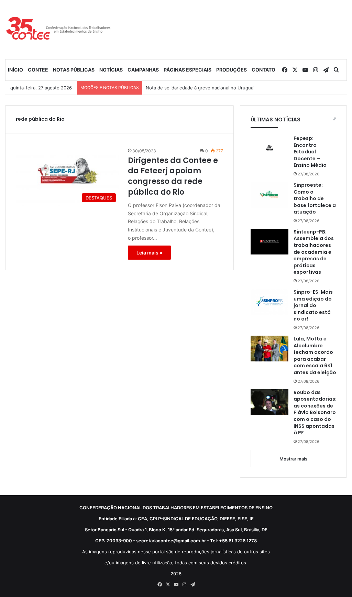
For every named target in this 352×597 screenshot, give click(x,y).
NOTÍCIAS (111, 70)
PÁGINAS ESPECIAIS (187, 70)
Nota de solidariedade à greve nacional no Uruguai (200, 87)
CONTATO (263, 70)
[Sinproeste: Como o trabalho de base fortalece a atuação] (269, 195)
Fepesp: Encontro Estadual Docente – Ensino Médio (310, 152)
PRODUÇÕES (231, 70)
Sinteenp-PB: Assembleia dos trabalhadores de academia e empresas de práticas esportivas (314, 252)
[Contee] (58, 29)
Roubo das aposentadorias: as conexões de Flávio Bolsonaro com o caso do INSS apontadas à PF (315, 412)
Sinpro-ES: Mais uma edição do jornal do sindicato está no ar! (313, 305)
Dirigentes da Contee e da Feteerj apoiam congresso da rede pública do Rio (173, 176)
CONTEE (38, 70)
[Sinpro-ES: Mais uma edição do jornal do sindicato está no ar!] (269, 302)
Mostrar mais (293, 459)
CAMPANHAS (143, 70)
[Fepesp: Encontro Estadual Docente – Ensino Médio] (269, 148)
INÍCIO (15, 70)
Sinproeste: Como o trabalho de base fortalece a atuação (315, 198)
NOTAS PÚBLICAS (74, 70)
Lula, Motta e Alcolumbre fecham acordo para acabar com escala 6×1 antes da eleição (315, 356)
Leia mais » (149, 253)
